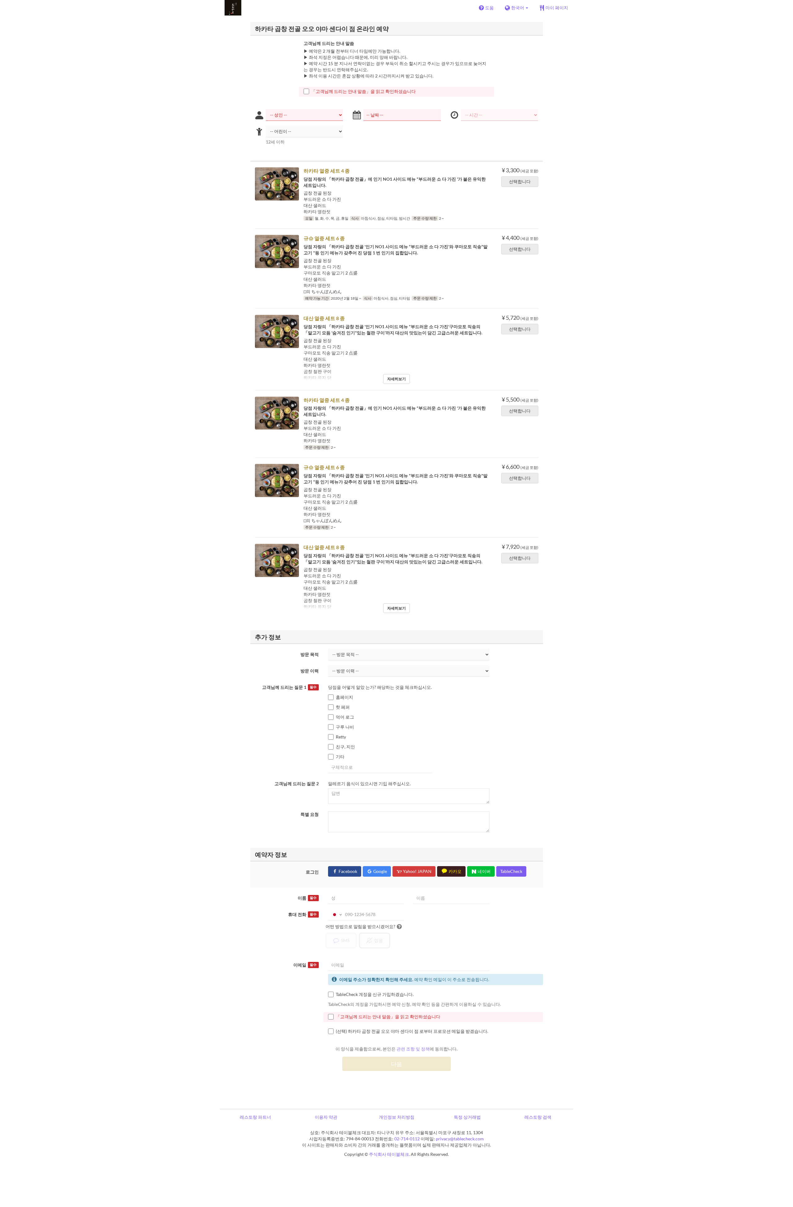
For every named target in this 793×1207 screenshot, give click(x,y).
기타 (340, 756)
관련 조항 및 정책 (413, 1048)
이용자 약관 (326, 1117)
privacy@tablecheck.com (460, 1138)
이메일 (305, 964)
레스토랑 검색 (537, 1117)
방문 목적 (309, 654)
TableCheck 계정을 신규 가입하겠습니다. (375, 994)
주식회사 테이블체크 (389, 1154)
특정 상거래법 (467, 1117)
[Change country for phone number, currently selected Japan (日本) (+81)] (336, 914)
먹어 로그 (345, 717)
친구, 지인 (345, 746)
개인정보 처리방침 (396, 1117)
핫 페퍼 (343, 707)
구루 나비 (345, 726)
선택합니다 (520, 181)
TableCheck (511, 871)
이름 (307, 898)
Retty (341, 736)
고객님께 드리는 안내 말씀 (329, 43)
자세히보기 (396, 379)
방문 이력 (309, 670)
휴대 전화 (302, 914)
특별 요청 (309, 814)
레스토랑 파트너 (255, 1117)
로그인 (312, 871)
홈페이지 (344, 697)
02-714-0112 (407, 1138)
